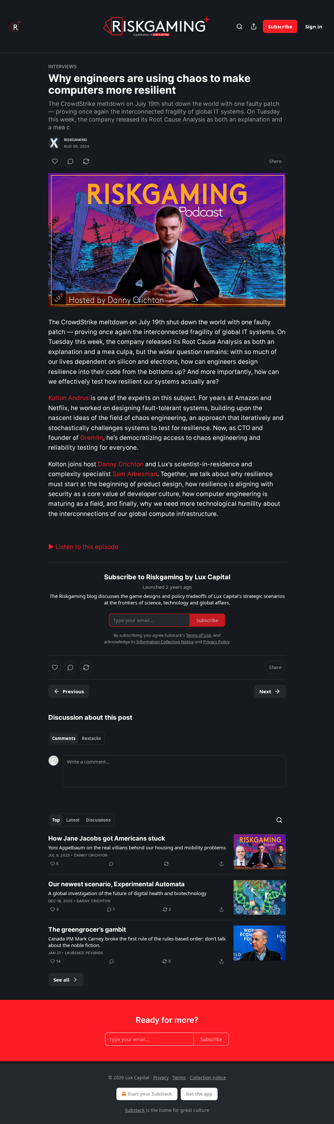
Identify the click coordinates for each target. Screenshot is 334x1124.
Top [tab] (56, 820)
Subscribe (280, 26)
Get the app (199, 1094)
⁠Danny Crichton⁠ (121, 464)
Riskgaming (75, 139)
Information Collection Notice (165, 642)
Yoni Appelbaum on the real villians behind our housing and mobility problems (137, 847)
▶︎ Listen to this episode (83, 547)
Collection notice (208, 1077)
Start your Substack (150, 1094)
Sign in (313, 26)
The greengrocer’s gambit (87, 929)
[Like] (54, 161)
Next (265, 691)
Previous (73, 691)
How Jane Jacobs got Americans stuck (106, 838)
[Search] (239, 26)
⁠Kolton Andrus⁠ (68, 398)
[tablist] (76, 738)
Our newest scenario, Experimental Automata (116, 884)
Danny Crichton (91, 855)
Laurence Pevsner (84, 953)
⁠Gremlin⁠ (91, 438)
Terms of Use (198, 635)
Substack (134, 1110)
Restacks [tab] (91, 738)
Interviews (62, 66)
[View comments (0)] (70, 161)
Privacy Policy (216, 642)
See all (61, 979)
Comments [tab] (63, 738)
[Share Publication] (253, 26)
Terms (179, 1077)
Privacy (161, 1077)
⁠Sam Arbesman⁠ (135, 474)
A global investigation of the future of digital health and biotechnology (127, 893)
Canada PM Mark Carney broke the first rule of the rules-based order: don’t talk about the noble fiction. (137, 941)
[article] (167, 852)
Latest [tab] (73, 820)
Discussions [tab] (98, 820)
